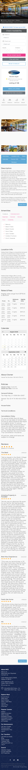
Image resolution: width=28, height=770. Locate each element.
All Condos (4, 721)
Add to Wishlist (14, 63)
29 (25, 346)
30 (4, 349)
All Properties (5, 753)
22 (11, 364)
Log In (3, 731)
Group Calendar (6, 751)
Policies (23, 159)
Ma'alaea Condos (6, 716)
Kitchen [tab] (20, 217)
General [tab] (12, 217)
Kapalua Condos (6, 719)
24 (8, 346)
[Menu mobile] (25, 6)
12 (25, 360)
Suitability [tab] (10, 220)
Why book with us (6, 743)
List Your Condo (6, 726)
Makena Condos (6, 713)
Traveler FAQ (5, 741)
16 (15, 362)
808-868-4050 (6, 685)
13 (4, 362)
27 (18, 346)
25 (11, 346)
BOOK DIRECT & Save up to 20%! (14, 27)
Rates (24, 156)
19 (25, 362)
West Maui (4, 698)
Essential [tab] (5, 217)
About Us (4, 672)
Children (17, 47)
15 (11, 362)
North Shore (5, 700)
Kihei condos (5, 715)
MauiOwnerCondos (11, 3)
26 (15, 346)
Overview (4, 706)
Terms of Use (16, 766)
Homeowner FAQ (6, 729)
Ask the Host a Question (14, 93)
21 (8, 364)
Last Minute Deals (6, 736)
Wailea (18, 20)
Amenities (6, 156)
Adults (4, 47)
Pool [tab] (3, 220)
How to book (5, 740)
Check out (7, 41)
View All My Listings (14, 88)
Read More (22, 204)
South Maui (11, 20)
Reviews (13, 162)
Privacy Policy (23, 766)
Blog (2, 738)
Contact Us (4, 675)
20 (4, 364)
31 (8, 349)
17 (18, 362)
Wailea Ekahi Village (7, 22)
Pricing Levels (5, 728)
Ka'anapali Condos (6, 718)
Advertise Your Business (8, 673)
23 (4, 346)
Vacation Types (5, 750)
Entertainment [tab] (15, 214)
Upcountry (4, 705)
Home (5, 20)
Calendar (5, 159)
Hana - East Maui (6, 701)
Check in (6, 34)
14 (8, 362)
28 (21, 346)
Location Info (15, 156)
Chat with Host (14, 59)
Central (3, 703)
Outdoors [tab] (5, 214)
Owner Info (14, 159)
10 (18, 360)
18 (21, 362)
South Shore (5, 697)
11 (21, 360)
